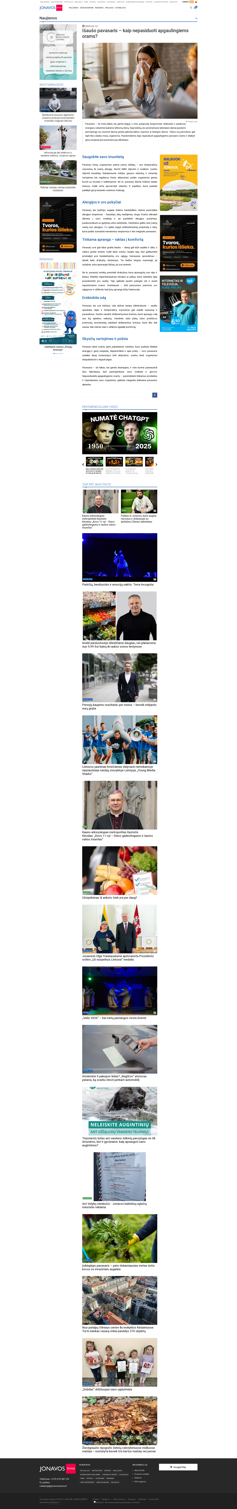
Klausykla (101, 2)
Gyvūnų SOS (154, 1499)
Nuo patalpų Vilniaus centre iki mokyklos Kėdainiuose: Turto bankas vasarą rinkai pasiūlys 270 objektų (118, 1329)
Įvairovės (120, 2)
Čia (106, 227)
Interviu (92, 2)
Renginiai (131, 1499)
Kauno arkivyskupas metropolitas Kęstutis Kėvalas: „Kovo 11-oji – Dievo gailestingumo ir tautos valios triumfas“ (99, 521)
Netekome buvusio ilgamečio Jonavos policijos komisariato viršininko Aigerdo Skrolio (58, 117)
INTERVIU (90, 1478)
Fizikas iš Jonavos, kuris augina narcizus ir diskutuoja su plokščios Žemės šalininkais (138, 518)
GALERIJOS (115, 1482)
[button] (54, 353)
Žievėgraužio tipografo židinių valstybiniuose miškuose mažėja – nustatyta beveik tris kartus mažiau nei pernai (119, 1449)
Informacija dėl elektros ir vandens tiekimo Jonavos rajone (58, 154)
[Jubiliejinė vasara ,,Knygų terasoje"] (55, 303)
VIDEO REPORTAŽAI (87, 1482)
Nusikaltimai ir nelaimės (135, 2)
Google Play (180, 1467)
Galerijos (173, 2)
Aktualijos (68, 2)
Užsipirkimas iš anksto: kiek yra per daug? (109, 897)
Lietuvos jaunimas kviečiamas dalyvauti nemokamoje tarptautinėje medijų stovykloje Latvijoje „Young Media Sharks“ (118, 770)
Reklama (138, 1478)
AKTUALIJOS (85, 1471)
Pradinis (96, 1499)
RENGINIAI (110, 1478)
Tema (86, 2)
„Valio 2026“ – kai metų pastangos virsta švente (114, 1018)
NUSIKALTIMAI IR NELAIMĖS (90, 1474)
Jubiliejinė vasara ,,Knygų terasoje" (58, 348)
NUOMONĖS (100, 1478)
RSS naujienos (140, 1482)
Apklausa (142, 1499)
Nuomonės (111, 2)
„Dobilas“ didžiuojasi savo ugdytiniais (107, 1389)
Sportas (149, 2)
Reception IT (54, 1502)
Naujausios (44, 2)
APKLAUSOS (117, 1471)
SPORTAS (107, 1471)
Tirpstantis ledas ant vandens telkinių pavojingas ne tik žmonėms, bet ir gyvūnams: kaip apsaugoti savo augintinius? (118, 1142)
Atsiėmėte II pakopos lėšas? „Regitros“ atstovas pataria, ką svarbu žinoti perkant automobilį (114, 1078)
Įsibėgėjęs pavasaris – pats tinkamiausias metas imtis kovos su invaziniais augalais (118, 1267)
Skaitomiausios (57, 2)
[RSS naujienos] (196, 18)
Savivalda (78, 2)
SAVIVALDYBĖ (97, 1471)
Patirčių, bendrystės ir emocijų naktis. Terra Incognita (118, 584)
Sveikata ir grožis (161, 2)
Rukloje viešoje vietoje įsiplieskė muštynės (58, 189)
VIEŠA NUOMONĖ (102, 1482)
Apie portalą (139, 1470)
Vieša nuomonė (119, 1499)
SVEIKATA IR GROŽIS (109, 1474)
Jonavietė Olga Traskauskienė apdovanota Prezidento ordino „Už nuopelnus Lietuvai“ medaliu (118, 957)
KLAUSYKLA (123, 1474)
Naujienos (106, 1499)
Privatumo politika (142, 1474)
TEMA (82, 1478)
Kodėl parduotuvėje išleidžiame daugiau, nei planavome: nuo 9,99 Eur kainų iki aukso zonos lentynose (119, 644)
